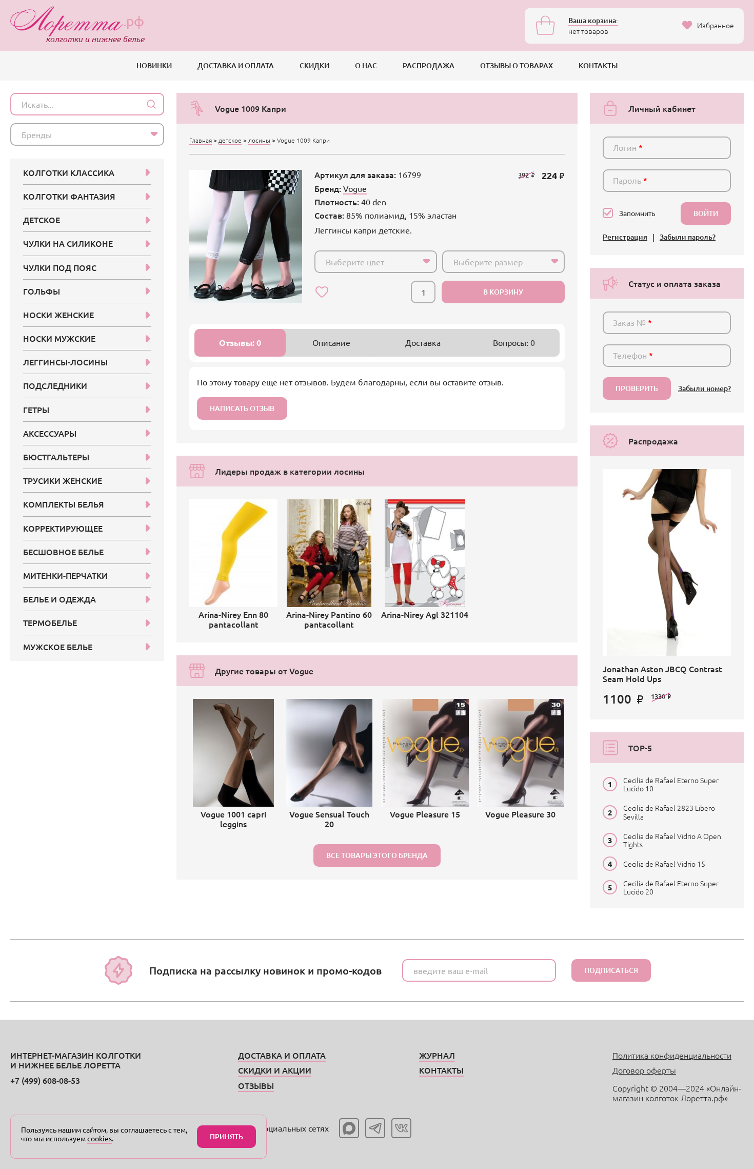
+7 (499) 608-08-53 (45, 1080)
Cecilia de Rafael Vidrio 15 (664, 864)
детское (230, 140)
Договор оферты (644, 1070)
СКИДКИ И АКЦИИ (274, 1070)
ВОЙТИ (705, 213)
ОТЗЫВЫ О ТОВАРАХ (516, 65)
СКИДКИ (314, 65)
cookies (99, 1138)
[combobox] (375, 261)
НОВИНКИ (154, 65)
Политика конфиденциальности (671, 1055)
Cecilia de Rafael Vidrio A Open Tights (672, 840)
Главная (200, 140)
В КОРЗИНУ (503, 292)
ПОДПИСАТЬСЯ (611, 970)
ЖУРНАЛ (437, 1055)
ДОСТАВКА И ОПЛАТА (235, 65)
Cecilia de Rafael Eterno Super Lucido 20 (671, 887)
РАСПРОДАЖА (428, 65)
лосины (259, 140)
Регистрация (625, 237)
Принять (226, 1136)
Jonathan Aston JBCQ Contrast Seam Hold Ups (662, 673)
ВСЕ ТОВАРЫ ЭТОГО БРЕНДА (377, 855)
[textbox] (366, 261)
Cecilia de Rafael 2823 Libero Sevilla (669, 812)
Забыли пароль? (688, 237)
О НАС (366, 65)
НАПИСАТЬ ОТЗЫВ (242, 408)
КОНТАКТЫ (598, 65)
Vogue (355, 188)
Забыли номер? (704, 388)
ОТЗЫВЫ (256, 1085)
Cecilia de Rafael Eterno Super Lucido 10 (671, 784)
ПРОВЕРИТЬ (637, 388)
